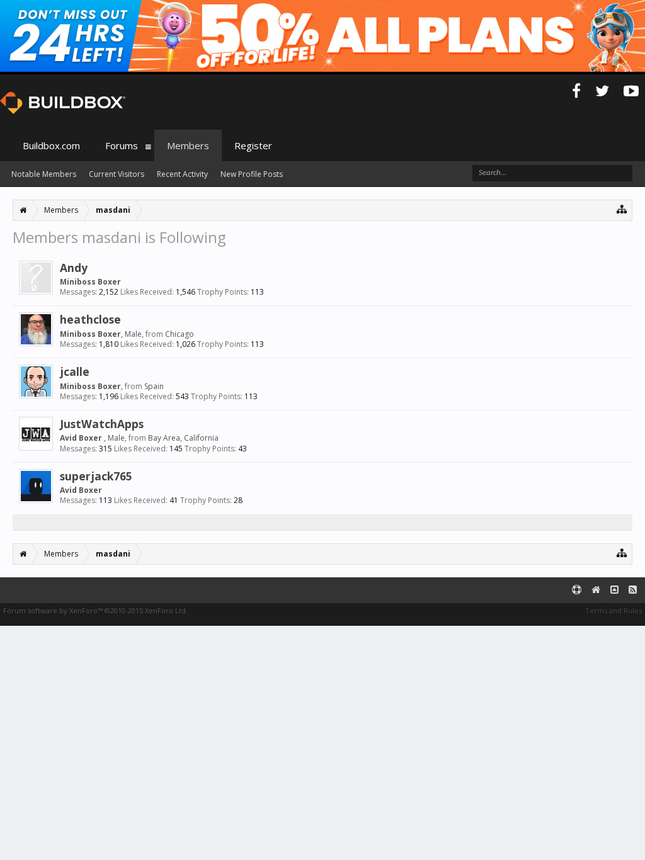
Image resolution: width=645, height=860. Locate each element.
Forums (121, 145)
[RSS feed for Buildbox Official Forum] (633, 590)
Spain (154, 386)
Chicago (179, 334)
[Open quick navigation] (622, 209)
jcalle (74, 371)
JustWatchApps (102, 423)
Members (188, 145)
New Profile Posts (251, 174)
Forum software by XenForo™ (95, 610)
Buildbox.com (51, 145)
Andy (74, 267)
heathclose (90, 319)
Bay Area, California (183, 438)
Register (253, 145)
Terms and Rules (613, 610)
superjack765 (96, 476)
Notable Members (43, 174)
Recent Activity (182, 174)
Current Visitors (116, 174)
